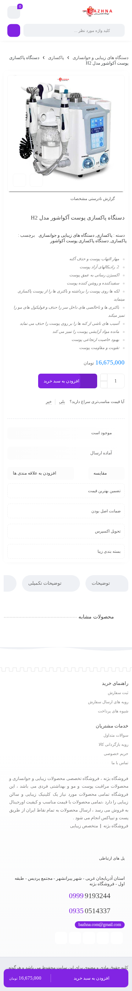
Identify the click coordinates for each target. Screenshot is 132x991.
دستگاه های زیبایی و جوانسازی (100, 57)
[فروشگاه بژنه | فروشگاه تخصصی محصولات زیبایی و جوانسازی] (98, 12)
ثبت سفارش (118, 692)
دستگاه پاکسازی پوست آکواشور (79, 240)
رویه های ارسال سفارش (108, 702)
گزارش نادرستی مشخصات (92, 198)
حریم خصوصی (116, 753)
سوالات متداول (115, 735)
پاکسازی (56, 57)
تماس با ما (119, 763)
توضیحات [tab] (101, 583)
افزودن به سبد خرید (61, 381)
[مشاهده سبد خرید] (14, 12)
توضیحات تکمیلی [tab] (45, 583)
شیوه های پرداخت (113, 711)
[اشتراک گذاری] (36, 180)
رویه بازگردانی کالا (113, 744)
